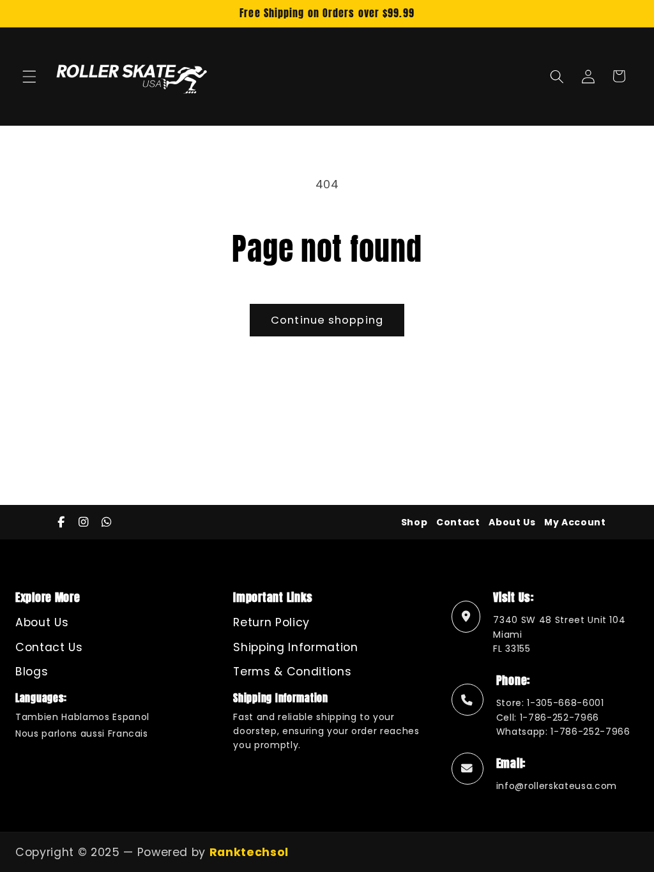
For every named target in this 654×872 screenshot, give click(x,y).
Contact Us (49, 647)
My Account (575, 522)
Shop (414, 522)
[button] (29, 76)
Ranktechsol (249, 852)
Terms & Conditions (292, 671)
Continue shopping (327, 320)
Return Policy (271, 622)
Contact (458, 522)
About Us (512, 522)
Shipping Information (295, 647)
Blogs (31, 671)
